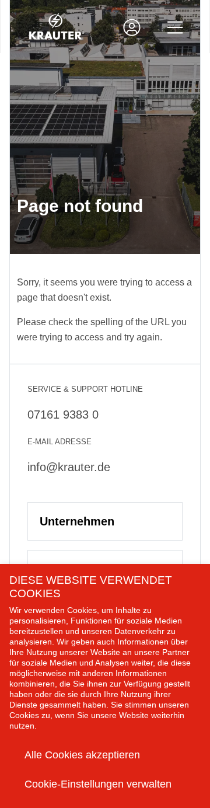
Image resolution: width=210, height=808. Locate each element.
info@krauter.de (68, 467)
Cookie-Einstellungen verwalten (98, 784)
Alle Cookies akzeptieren (82, 755)
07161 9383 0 (63, 414)
